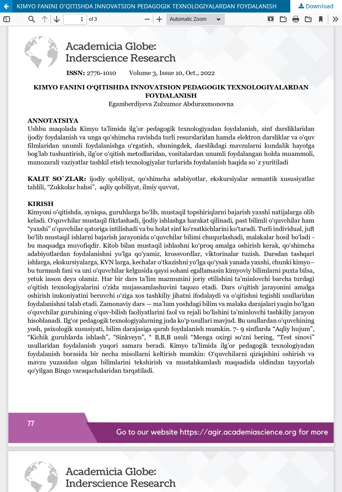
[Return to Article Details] (6, 6)
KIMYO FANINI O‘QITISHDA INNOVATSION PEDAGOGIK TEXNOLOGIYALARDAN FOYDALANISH (147, 6)
